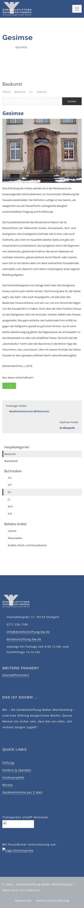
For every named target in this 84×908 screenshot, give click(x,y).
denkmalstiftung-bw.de (24, 639)
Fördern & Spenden (16, 770)
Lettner (12, 531)
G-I (31, 91)
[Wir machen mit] (18, 823)
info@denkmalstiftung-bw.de (28, 632)
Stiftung (8, 762)
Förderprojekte (13, 777)
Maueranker (15, 538)
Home (6, 47)
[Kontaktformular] (15, 675)
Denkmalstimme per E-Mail (22, 792)
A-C (10, 477)
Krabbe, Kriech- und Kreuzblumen (27, 545)
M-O (10, 506)
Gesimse (41, 91)
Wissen (6, 91)
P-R (10, 513)
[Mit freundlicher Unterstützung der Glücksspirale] (17, 850)
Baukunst (20, 91)
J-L (9, 499)
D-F (10, 485)
